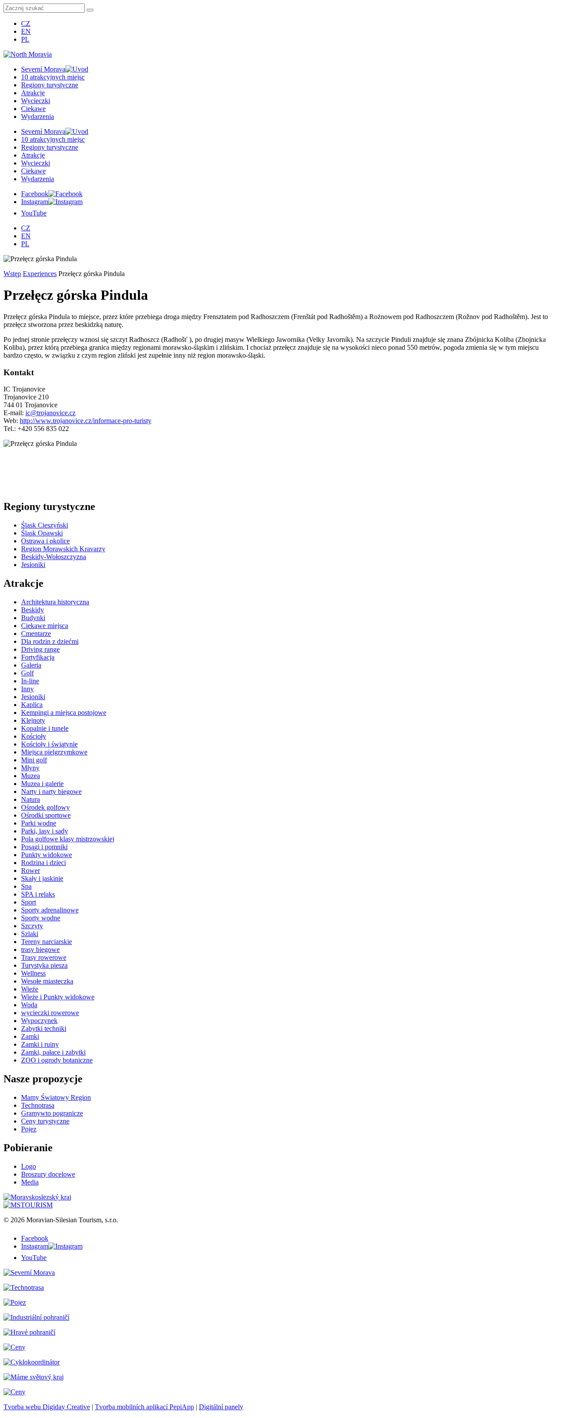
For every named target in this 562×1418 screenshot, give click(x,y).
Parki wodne (38, 823)
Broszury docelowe (48, 1174)
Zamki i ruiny (40, 1044)
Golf (27, 673)
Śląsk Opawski (42, 533)
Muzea (30, 775)
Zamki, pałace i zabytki (53, 1052)
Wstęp (12, 273)
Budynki (33, 617)
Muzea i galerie (42, 783)
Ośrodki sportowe (46, 815)
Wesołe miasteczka (47, 981)
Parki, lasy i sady (44, 831)
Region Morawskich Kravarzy (63, 549)
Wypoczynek (39, 1020)
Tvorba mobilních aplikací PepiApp (144, 1407)
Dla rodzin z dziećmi (50, 641)
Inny (27, 689)
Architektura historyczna (55, 602)
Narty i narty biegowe (51, 791)
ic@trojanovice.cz (50, 412)
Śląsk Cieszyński (44, 525)
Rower (30, 870)
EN (26, 31)
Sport (28, 902)
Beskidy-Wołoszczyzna (53, 556)
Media (30, 1182)
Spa (26, 886)
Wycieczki (35, 100)
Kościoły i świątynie (49, 744)
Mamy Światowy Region (56, 1097)
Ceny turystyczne (45, 1121)
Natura (30, 799)
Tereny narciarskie (46, 941)
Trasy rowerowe (43, 957)
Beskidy (32, 610)
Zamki (30, 1036)
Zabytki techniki (43, 1028)
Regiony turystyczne (49, 85)
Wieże (29, 989)
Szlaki (29, 933)
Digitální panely (221, 1407)
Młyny (30, 768)
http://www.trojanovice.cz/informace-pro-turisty (85, 420)
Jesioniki (33, 564)
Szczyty (32, 926)
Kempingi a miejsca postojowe (63, 712)
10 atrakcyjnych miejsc (53, 77)
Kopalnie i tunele (44, 728)
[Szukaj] (90, 10)
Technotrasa (37, 1105)
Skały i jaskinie (42, 878)
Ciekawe (33, 108)
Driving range (40, 649)
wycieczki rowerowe (50, 1012)
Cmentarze (36, 633)
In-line (30, 681)
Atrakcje (33, 93)
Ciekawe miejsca (44, 625)
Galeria (31, 665)
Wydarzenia (37, 116)
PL (25, 39)
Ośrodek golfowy (45, 807)
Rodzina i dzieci (43, 862)
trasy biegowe (40, 949)
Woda (29, 1005)
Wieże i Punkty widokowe (57, 997)
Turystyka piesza (44, 965)
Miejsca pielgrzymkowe (54, 752)
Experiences (40, 273)
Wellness (33, 973)
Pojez (28, 1129)
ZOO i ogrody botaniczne (57, 1060)
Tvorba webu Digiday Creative (47, 1407)
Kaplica (32, 704)
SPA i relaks (38, 894)
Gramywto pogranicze (52, 1113)
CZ (25, 23)
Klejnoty (33, 720)
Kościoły (33, 736)
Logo (28, 1166)
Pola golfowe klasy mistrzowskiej (67, 839)
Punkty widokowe (46, 854)
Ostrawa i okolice (45, 541)
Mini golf (34, 760)
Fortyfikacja (37, 657)
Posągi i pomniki (44, 847)
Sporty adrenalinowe (50, 910)
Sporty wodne (40, 918)
